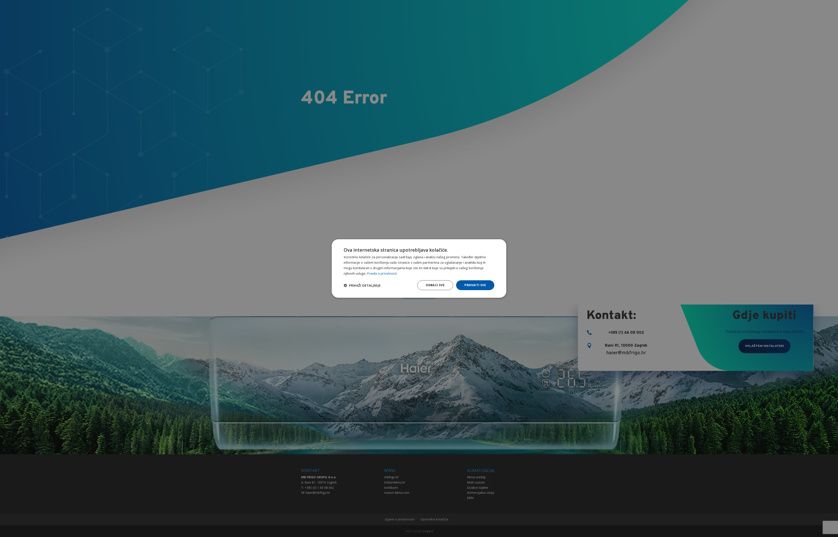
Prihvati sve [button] (475, 285)
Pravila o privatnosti (382, 273)
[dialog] (419, 268)
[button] (362, 285)
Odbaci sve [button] (435, 285)
